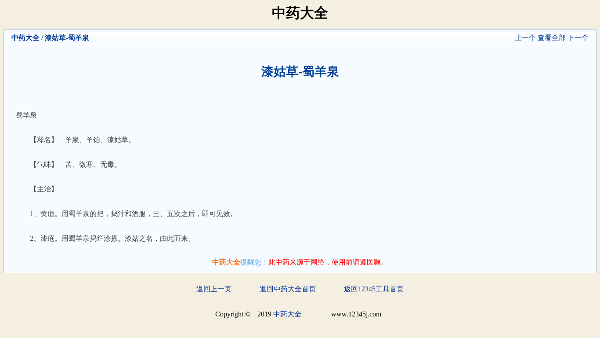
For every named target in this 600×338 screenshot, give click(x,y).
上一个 (525, 37)
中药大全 (25, 37)
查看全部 (552, 37)
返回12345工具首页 (374, 289)
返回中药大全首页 (288, 289)
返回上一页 (213, 289)
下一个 (578, 37)
